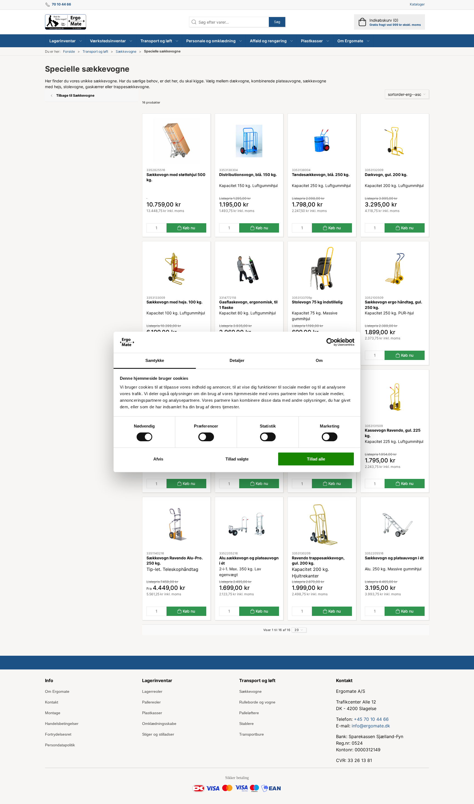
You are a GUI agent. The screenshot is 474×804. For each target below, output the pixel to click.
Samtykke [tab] (154, 360)
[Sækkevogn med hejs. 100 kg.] (176, 268)
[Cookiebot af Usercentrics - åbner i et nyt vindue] (330, 342)
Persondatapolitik (60, 745)
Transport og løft (95, 51)
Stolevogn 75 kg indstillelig (317, 302)
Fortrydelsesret (58, 734)
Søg (277, 22)
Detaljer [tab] (237, 360)
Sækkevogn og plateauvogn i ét (394, 557)
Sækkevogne (126, 51)
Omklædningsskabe (159, 723)
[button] (65, 41)
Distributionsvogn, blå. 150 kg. (248, 174)
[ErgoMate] (65, 22)
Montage (52, 713)
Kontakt (51, 702)
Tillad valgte (237, 459)
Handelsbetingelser (61, 723)
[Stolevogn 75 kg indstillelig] (322, 268)
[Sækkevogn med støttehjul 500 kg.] (176, 141)
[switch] (206, 436)
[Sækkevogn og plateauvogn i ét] (395, 524)
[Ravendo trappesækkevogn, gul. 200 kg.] (322, 524)
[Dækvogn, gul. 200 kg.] (395, 141)
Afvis (158, 459)
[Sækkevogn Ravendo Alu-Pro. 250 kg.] (176, 524)
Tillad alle (316, 459)
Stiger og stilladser (158, 734)
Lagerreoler (152, 691)
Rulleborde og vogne (257, 702)
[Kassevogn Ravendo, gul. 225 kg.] (395, 397)
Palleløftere (249, 713)
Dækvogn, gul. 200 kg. (386, 174)
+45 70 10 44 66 (371, 719)
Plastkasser (152, 713)
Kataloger (417, 4)
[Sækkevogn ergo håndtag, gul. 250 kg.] (395, 268)
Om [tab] (319, 360)
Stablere (246, 723)
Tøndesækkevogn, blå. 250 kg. (320, 174)
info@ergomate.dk (371, 725)
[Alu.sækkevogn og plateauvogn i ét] (249, 524)
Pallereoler (151, 702)
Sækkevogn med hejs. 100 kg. (174, 302)
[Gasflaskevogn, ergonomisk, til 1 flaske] (249, 268)
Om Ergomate (57, 691)
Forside (69, 51)
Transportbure (251, 734)
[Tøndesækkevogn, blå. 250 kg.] (322, 141)
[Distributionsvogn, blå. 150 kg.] (249, 141)
